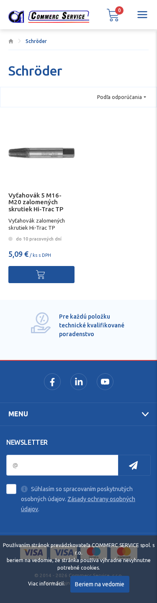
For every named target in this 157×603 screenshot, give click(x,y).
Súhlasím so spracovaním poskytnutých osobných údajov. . (78, 499)
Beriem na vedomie (99, 584)
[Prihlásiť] (134, 465)
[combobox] (121, 97)
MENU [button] (18, 414)
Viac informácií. (46, 583)
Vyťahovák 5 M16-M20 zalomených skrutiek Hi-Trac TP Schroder (35, 206)
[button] (113, 14)
